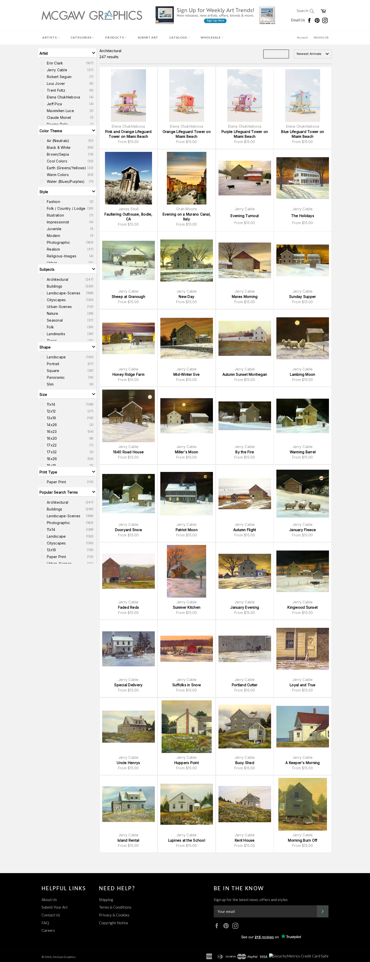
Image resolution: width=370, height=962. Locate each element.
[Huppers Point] (186, 726)
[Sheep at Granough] (128, 260)
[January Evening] (244, 571)
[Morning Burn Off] (302, 804)
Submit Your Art (55, 907)
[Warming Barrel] (302, 416)
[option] (67, 63)
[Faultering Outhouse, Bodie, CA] (128, 178)
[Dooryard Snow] (128, 493)
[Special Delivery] (128, 649)
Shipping (106, 899)
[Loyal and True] (302, 649)
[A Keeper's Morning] (302, 726)
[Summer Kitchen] (186, 571)
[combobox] (312, 54)
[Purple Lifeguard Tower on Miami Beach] (244, 95)
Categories (81, 37)
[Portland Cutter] (244, 649)
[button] (67, 52)
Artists (49, 37)
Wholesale (211, 37)
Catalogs (178, 37)
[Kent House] (244, 804)
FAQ (45, 922)
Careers (48, 930)
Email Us (298, 20)
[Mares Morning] (244, 260)
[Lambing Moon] (302, 338)
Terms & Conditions (115, 907)
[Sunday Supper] (302, 260)
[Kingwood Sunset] (302, 571)
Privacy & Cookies (114, 915)
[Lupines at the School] (186, 804)
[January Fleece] (302, 493)
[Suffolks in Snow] (186, 649)
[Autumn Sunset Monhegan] (244, 338)
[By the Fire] (244, 416)
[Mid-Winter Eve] (186, 338)
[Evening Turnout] (244, 178)
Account (302, 37)
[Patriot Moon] (186, 493)
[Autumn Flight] (244, 493)
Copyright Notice (113, 922)
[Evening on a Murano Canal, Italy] (186, 178)
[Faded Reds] (128, 571)
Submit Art (148, 37)
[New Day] (186, 260)
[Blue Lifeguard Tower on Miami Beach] (302, 95)
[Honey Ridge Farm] (128, 338)
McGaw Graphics (64, 957)
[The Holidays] (302, 178)
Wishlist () (321, 37)
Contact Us (51, 915)
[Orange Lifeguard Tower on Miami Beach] (186, 95)
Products (114, 37)
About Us (49, 899)
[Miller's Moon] (186, 416)
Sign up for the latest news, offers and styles (251, 899)
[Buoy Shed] (244, 726)
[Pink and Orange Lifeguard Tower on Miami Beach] (128, 95)
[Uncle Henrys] (128, 726)
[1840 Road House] (128, 416)
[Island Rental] (128, 804)
